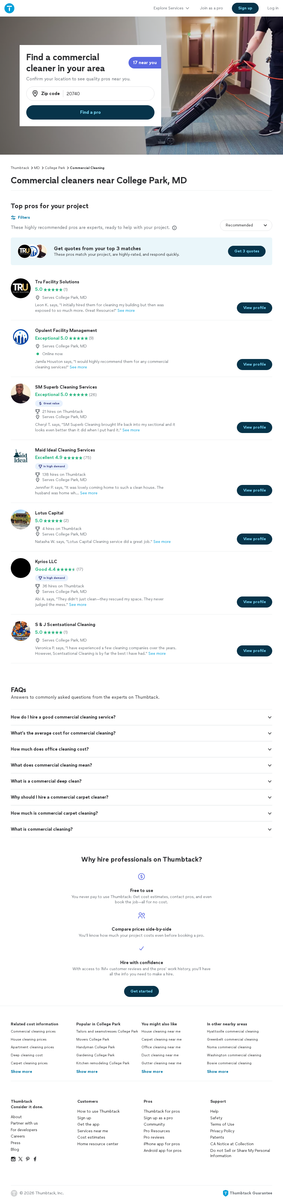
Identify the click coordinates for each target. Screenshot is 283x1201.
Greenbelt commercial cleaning (232, 1039)
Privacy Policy (222, 1131)
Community (154, 1124)
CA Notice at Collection (232, 1144)
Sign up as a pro (158, 1118)
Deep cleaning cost (27, 1055)
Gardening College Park (95, 1055)
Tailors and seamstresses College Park (107, 1031)
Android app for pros (163, 1150)
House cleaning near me (161, 1031)
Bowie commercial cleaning (229, 1063)
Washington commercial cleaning (234, 1055)
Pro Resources (157, 1131)
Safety (216, 1118)
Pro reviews (154, 1137)
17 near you (145, 62)
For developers (24, 1130)
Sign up (84, 1118)
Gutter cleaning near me (161, 1063)
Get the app (88, 1124)
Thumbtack (20, 168)
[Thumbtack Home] (9, 8)
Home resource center (97, 1144)
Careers (18, 1136)
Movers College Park (92, 1039)
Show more (21, 1071)
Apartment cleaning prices (32, 1047)
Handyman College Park (95, 1047)
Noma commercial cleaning (229, 1047)
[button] (141, 717)
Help (214, 1111)
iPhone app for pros (162, 1144)
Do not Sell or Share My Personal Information (240, 1153)
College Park (55, 168)
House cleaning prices (28, 1039)
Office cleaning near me (161, 1047)
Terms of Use (222, 1124)
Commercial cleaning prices (33, 1031)
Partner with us (24, 1123)
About (16, 1117)
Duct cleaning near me (160, 1055)
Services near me (92, 1131)
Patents (217, 1137)
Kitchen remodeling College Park (102, 1063)
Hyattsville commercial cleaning (233, 1031)
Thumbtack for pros (162, 1111)
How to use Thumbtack (98, 1111)
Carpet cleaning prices (29, 1063)
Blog (15, 1149)
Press (15, 1143)
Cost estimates (91, 1137)
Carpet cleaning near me (162, 1039)
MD (37, 168)
